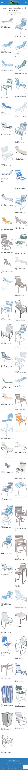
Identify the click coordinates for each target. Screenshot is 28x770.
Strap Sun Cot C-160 (19, 386)
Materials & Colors (21, 764)
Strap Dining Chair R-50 (20, 142)
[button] (2, 2)
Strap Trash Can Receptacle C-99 (7, 706)
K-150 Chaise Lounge (19, 159)
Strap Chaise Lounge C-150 (7, 27)
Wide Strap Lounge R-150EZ (6, 114)
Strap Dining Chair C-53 (6, 319)
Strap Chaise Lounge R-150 (7, 205)
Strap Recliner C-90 (19, 681)
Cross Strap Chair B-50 (6, 165)
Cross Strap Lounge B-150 (20, 116)
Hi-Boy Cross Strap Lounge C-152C (7, 288)
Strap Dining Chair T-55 (6, 632)
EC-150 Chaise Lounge (19, 228)
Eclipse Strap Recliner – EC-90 (7, 272)
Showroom (18, 765)
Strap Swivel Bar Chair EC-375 (20, 529)
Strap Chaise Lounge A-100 (20, 73)
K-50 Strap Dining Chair (20, 320)
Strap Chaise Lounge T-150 (7, 457)
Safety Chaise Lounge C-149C (6, 388)
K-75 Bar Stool (18, 586)
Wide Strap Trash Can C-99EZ (6, 730)
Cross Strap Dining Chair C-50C (20, 97)
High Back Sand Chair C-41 (6, 576)
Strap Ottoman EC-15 (6, 678)
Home (4, 8)
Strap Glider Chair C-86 (20, 478)
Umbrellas (13, 764)
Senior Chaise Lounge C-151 (7, 52)
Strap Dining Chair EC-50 (20, 409)
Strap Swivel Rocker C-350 (7, 472)
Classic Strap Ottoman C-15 (21, 497)
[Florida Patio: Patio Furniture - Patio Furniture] (14, 2)
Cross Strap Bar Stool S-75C (20, 707)
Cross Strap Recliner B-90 (20, 607)
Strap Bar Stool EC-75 (19, 559)
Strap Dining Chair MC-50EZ (21, 431)
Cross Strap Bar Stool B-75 (20, 372)
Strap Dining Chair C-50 (20, 36)
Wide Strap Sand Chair (19, 728)
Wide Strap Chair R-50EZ (20, 188)
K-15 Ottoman (18, 626)
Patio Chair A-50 (4, 97)
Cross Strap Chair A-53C (20, 253)
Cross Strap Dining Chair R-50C (7, 500)
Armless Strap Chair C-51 (6, 553)
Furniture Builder (11, 765)
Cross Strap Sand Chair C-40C (6, 605)
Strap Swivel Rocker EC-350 (7, 252)
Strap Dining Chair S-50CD (6, 752)
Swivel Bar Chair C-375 (6, 527)
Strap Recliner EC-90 (19, 295)
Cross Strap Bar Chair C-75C (7, 438)
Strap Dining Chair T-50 (6, 343)
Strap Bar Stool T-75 (19, 658)
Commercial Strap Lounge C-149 (6, 180)
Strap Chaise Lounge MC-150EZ (20, 269)
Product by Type (20, 763)
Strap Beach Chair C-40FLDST (5, 654)
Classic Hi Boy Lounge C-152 (20, 55)
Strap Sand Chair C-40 (6, 134)
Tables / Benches (6, 764)
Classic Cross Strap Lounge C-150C (7, 71)
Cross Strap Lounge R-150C (7, 366)
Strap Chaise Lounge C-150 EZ (7, 230)
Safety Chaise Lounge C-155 (7, 404)
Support (5, 765)
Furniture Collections (11, 763)
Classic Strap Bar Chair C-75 (21, 347)
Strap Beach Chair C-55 (20, 212)
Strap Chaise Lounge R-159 (20, 452)
